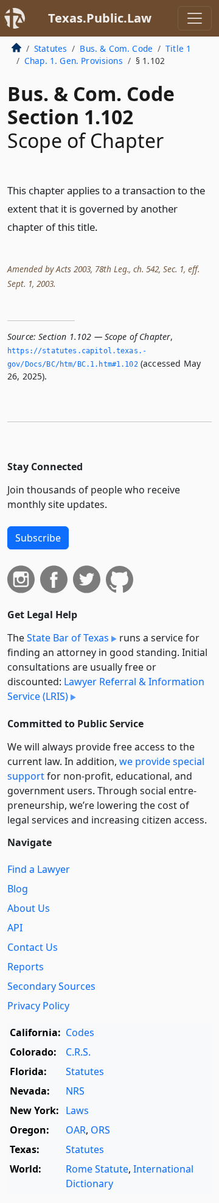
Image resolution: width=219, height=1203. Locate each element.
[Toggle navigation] (195, 18)
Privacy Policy (38, 1005)
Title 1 (178, 48)
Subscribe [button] (38, 538)
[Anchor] (104, 226)
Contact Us (32, 947)
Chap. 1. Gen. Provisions (73, 60)
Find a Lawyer (38, 869)
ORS (100, 1130)
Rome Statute (97, 1169)
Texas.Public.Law (99, 18)
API (15, 927)
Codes (80, 1032)
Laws (77, 1110)
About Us (28, 908)
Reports (25, 966)
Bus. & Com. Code (116, 48)
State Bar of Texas (68, 637)
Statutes (50, 48)
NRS (75, 1091)
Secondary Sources (51, 986)
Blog (17, 888)
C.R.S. (78, 1052)
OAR (76, 1130)
